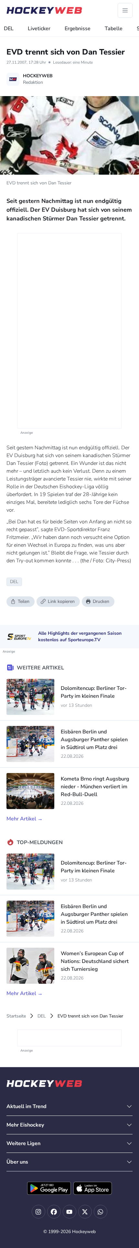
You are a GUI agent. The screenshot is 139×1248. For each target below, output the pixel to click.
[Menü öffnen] (125, 10)
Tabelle (114, 28)
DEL (9, 28)
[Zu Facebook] (54, 1211)
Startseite (16, 1016)
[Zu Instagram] (38, 1211)
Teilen (23, 601)
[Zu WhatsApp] (100, 1211)
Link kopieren (61, 601)
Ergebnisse (78, 28)
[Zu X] (85, 1211)
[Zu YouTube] (69, 1211)
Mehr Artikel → (24, 818)
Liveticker (39, 28)
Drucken (101, 601)
